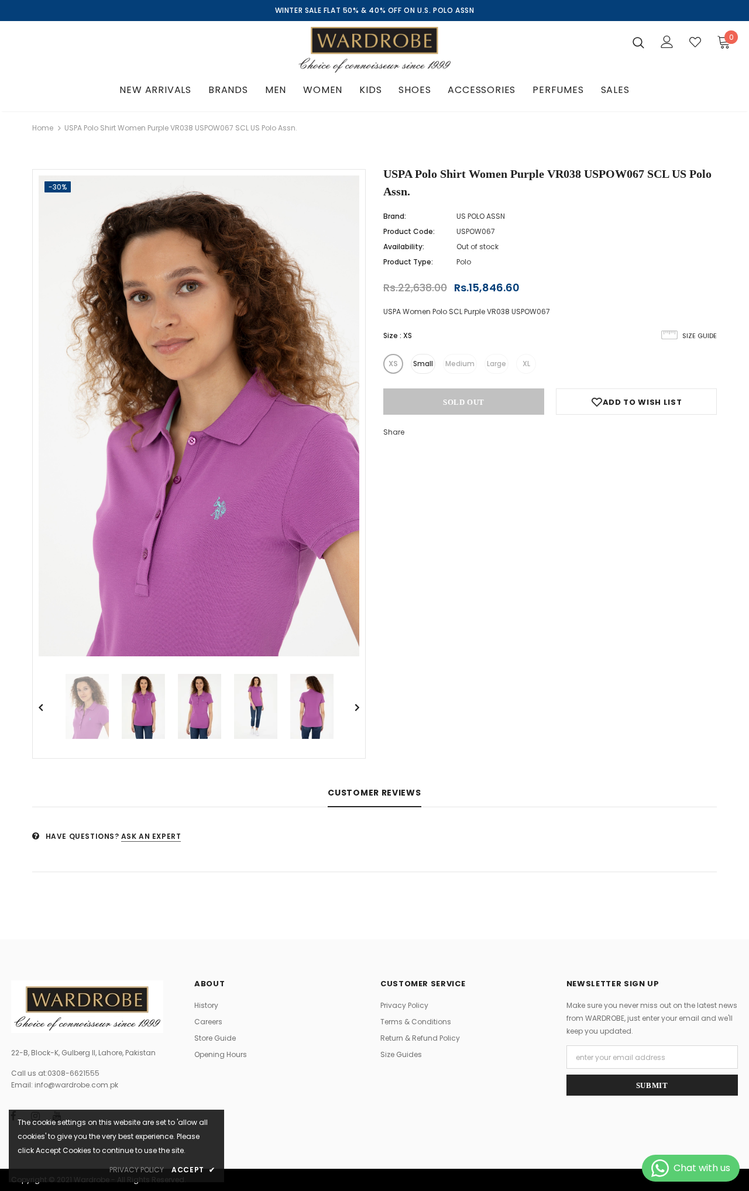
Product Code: (409, 231)
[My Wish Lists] (695, 42)
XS (393, 364)
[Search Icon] (638, 42)
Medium (460, 364)
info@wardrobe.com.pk (76, 1085)
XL (526, 364)
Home (42, 128)
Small (423, 364)
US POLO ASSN (480, 216)
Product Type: (408, 262)
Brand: (394, 216)
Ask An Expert (151, 836)
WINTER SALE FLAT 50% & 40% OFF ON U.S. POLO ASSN (375, 10)
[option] (199, 415)
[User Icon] (667, 42)
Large (496, 364)
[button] (717, 41)
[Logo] (374, 50)
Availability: (403, 247)
